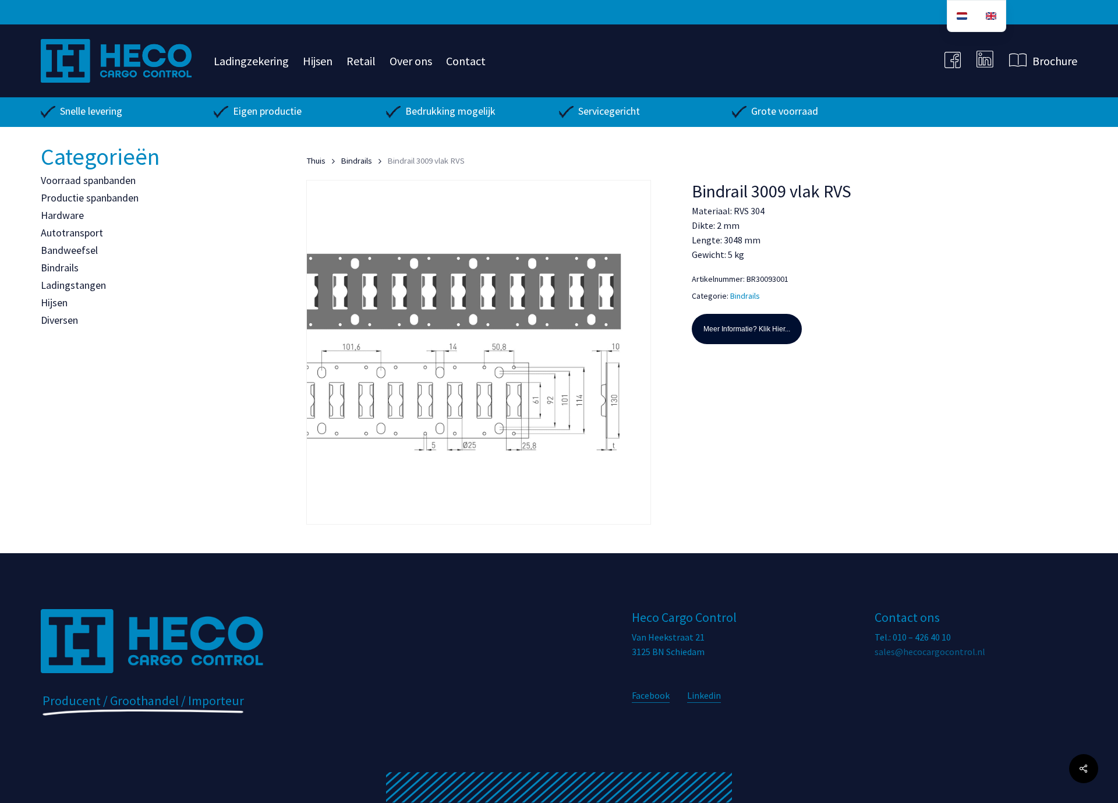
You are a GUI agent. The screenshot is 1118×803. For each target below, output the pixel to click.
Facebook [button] (651, 695)
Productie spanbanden (90, 197)
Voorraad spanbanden (88, 180)
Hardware (62, 215)
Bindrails (60, 267)
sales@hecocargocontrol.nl (930, 651)
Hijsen (54, 302)
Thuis (316, 160)
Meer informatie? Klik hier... (746, 329)
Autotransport (72, 232)
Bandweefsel (69, 250)
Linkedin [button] (704, 695)
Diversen (59, 320)
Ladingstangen (73, 285)
